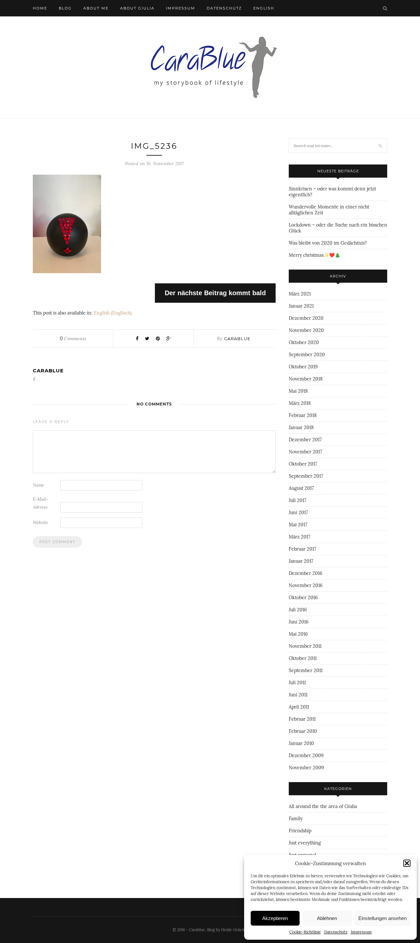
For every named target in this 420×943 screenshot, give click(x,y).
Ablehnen (327, 918)
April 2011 (299, 707)
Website (40, 522)
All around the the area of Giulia (323, 806)
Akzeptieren (275, 918)
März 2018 (300, 403)
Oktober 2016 (303, 598)
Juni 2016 (298, 622)
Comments (73, 338)
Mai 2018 (298, 391)
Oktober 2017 (303, 464)
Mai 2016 (298, 634)
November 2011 (305, 646)
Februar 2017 (302, 549)
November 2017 (305, 452)
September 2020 (307, 355)
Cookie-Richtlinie (305, 932)
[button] (407, 863)
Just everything (305, 843)
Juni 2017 (298, 512)
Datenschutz (335, 932)
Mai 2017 (298, 525)
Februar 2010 (303, 731)
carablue (237, 338)
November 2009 (306, 768)
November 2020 (306, 330)
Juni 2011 (298, 695)
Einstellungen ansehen (382, 918)
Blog (65, 8)
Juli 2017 (297, 500)
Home (40, 8)
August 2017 (301, 488)
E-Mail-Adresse (40, 503)
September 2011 (306, 670)
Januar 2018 (301, 427)
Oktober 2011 (303, 658)
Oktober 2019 (303, 367)
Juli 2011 (297, 683)
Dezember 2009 (306, 755)
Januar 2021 (301, 306)
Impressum (361, 932)
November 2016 (306, 585)
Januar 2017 (301, 561)
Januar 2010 (301, 743)
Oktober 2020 (304, 342)
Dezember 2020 (306, 318)
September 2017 (306, 476)
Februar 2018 (303, 415)
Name (38, 485)
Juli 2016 (298, 610)
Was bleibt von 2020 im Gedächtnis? (328, 243)
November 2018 (306, 379)
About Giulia (137, 8)
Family (296, 819)
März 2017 (299, 537)
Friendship (300, 831)
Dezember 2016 (305, 573)
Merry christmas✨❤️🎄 (314, 255)
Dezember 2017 (305, 440)
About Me (96, 8)
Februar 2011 (302, 719)
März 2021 (300, 294)
